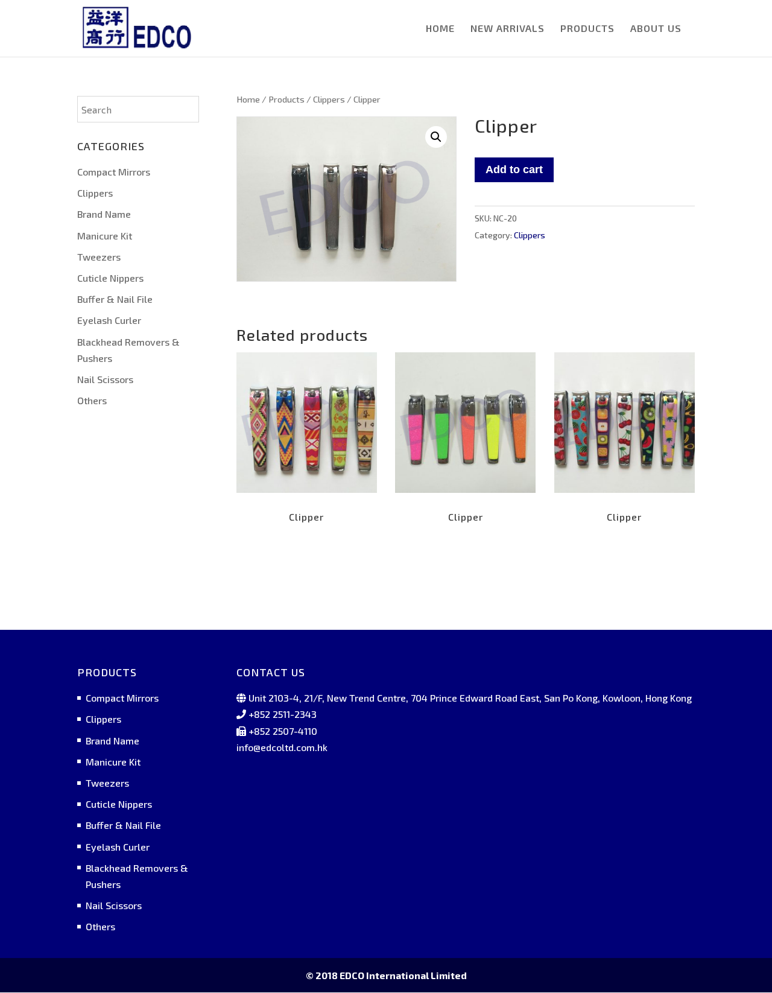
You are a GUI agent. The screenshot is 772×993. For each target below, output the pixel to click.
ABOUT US (656, 29)
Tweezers (99, 256)
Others (92, 400)
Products (286, 99)
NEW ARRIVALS (507, 29)
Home (248, 99)
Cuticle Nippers (110, 278)
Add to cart (514, 169)
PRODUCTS (587, 29)
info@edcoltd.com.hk (281, 747)
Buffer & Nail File (115, 299)
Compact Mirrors (113, 171)
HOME (440, 29)
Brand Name (104, 214)
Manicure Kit (104, 235)
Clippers (329, 99)
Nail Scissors (105, 379)
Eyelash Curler (109, 320)
